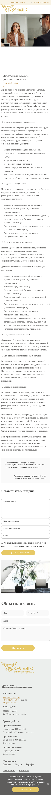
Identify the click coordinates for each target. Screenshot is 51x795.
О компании (9, 770)
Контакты (24, 770)
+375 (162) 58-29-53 (11, 700)
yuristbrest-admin (10, 83)
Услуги (18, 764)
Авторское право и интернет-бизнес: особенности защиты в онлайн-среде (28, 477)
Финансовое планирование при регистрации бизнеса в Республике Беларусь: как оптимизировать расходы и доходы (25, 464)
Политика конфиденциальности (17, 687)
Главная (7, 764)
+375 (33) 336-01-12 (42, 2)
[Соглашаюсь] (47, 784)
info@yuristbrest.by (18, 2)
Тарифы (30, 764)
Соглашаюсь (25, 789)
